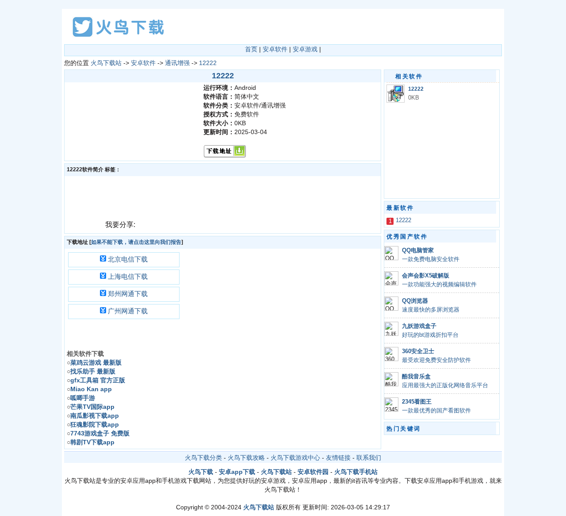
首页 (251, 49)
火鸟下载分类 (203, 457)
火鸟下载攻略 (246, 457)
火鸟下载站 (106, 62)
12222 (208, 62)
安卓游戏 (305, 49)
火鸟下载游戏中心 (295, 457)
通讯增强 (177, 62)
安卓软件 (275, 49)
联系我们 (368, 457)
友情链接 (338, 457)
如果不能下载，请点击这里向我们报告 (136, 242)
